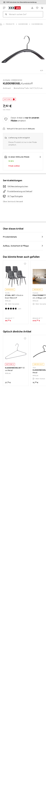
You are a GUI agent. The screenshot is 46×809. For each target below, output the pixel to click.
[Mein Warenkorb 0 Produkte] (42, 7)
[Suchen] (6, 14)
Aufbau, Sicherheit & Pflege (16, 246)
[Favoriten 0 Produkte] (37, 7)
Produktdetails (10, 237)
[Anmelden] (32, 7)
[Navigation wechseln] (4, 7)
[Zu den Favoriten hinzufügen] (6, 119)
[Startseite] (1, 24)
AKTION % (8, 99)
